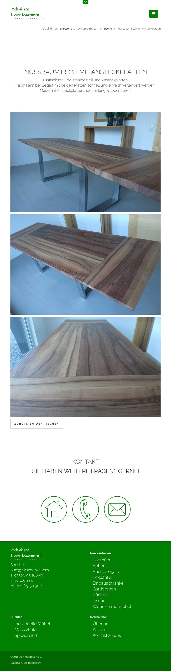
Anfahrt (100, 629)
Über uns (102, 623)
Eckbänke (102, 577)
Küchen (100, 594)
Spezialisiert (26, 635)
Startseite (66, 28)
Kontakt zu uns (107, 635)
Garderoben (104, 589)
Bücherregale (106, 571)
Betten (99, 565)
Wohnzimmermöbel (112, 606)
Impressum (34, 662)
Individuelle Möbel (32, 623)
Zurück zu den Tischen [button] (36, 423)
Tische (108, 28)
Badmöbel (103, 559)
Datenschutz (18, 662)
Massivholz (25, 629)
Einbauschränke (108, 583)
